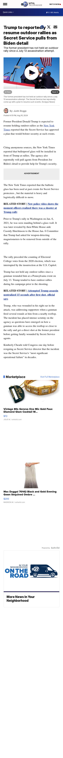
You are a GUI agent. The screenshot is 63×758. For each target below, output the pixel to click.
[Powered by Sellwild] (55, 548)
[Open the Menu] (5, 4)
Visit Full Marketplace (49, 377)
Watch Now (54, 4)
